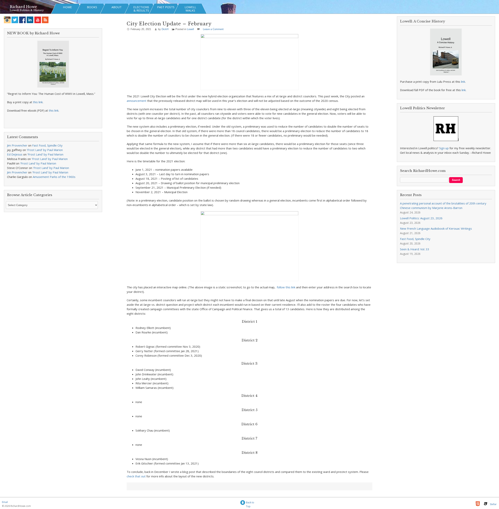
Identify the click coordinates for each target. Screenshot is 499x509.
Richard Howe (23, 7)
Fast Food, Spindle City (47, 145)
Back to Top (250, 503)
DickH (165, 29)
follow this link (286, 287)
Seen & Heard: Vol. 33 (414, 249)
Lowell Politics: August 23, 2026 (421, 218)
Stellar (493, 504)
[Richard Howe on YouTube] (37, 19)
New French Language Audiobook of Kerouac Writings (436, 228)
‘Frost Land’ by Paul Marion (45, 150)
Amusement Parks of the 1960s (54, 177)
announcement (136, 101)
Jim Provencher (17, 145)
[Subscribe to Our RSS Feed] (45, 19)
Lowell (190, 29)
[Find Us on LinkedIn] (30, 19)
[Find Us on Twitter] (15, 19)
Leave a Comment (213, 29)
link (463, 82)
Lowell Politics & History (27, 10)
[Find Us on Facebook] (22, 19)
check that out (136, 476)
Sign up (444, 148)
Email (5, 502)
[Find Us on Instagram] (7, 19)
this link (38, 102)
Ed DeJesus (14, 154)
